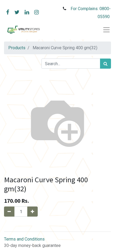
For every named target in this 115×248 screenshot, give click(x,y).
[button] (57, 224)
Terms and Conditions (24, 239)
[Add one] (32, 211)
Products (16, 47)
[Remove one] (9, 211)
